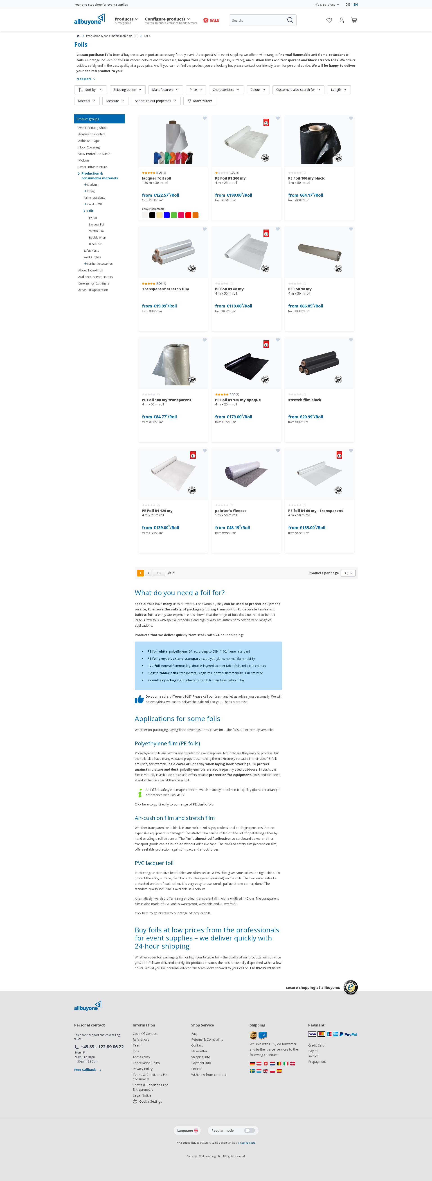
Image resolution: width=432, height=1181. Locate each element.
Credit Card (316, 1045)
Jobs (136, 1051)
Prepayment (317, 1061)
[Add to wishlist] (204, 118)
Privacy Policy (143, 1069)
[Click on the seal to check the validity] (351, 990)
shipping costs (246, 1142)
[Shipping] (258, 1038)
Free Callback (85, 1069)
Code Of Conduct (145, 1033)
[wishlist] (329, 20)
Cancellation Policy (146, 1063)
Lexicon (196, 1069)
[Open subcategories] (136, 36)
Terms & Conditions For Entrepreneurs (150, 1087)
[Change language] (195, 1130)
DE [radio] (348, 4)
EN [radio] (355, 4)
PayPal (313, 1051)
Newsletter (199, 1051)
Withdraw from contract (208, 1074)
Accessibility (141, 1057)
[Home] (78, 36)
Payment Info (201, 1063)
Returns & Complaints (207, 1039)
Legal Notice (142, 1095)
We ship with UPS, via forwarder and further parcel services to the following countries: (274, 1049)
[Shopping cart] (354, 20)
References (141, 1039)
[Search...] (290, 20)
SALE (214, 20)
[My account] (342, 20)
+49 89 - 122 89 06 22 (102, 1047)
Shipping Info (200, 1057)
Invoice (313, 1056)
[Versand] (274, 1068)
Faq (194, 1033)
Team (137, 1045)
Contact (197, 1045)
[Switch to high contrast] (249, 1130)
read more (84, 79)
